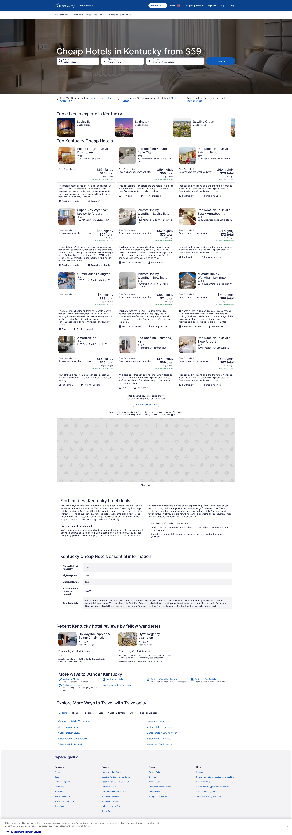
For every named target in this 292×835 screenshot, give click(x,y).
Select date (69, 62)
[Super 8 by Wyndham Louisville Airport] (86, 237)
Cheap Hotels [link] (77, 15)
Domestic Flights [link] (109, 787)
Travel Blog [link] (106, 811)
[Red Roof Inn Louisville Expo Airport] (206, 362)
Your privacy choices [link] (158, 796)
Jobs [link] (57, 777)
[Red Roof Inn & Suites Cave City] (146, 174)
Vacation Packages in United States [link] (117, 782)
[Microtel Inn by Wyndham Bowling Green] (146, 301)
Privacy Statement (15, 832)
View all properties (146, 404)
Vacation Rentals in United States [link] (116, 777)
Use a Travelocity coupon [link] (207, 791)
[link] (80, 680)
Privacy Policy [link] (155, 772)
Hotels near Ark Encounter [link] (160, 744)
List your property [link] (62, 782)
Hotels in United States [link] (111, 772)
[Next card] (235, 127)
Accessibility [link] (154, 791)
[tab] (63, 713)
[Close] (287, 826)
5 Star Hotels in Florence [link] (159, 738)
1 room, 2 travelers (163, 62)
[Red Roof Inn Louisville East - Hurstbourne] (206, 237)
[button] (146, 703)
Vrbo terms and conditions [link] (160, 787)
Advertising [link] (59, 806)
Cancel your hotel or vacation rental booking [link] (215, 777)
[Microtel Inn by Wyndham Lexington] (206, 301)
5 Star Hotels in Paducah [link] (70, 744)
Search (221, 61)
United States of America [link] (96, 15)
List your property (194, 5)
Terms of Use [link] (154, 782)
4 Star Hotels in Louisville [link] (70, 732)
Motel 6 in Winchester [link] (68, 727)
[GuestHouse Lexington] (86, 301)
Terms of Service (33, 832)
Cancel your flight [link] (203, 782)
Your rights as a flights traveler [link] (209, 796)
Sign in (234, 5)
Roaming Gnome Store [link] (64, 801)
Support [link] (199, 772)
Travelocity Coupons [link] (111, 801)
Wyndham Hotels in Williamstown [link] (74, 721)
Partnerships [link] (60, 787)
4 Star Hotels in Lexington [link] (160, 727)
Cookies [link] (152, 777)
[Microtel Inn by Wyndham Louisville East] (146, 237)
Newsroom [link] (59, 791)
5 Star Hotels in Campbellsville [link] (73, 738)
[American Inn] (86, 362)
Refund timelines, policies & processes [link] (212, 787)
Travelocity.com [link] (61, 15)
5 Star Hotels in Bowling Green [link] (162, 732)
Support (212, 5)
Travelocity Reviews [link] (110, 796)
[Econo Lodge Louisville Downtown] (86, 174)
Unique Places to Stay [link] (111, 806)
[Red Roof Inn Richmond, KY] (146, 362)
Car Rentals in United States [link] (114, 791)
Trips (223, 5)
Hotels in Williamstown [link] (158, 721)
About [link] (57, 772)
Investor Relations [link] (62, 796)
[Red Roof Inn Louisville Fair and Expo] (206, 174)
